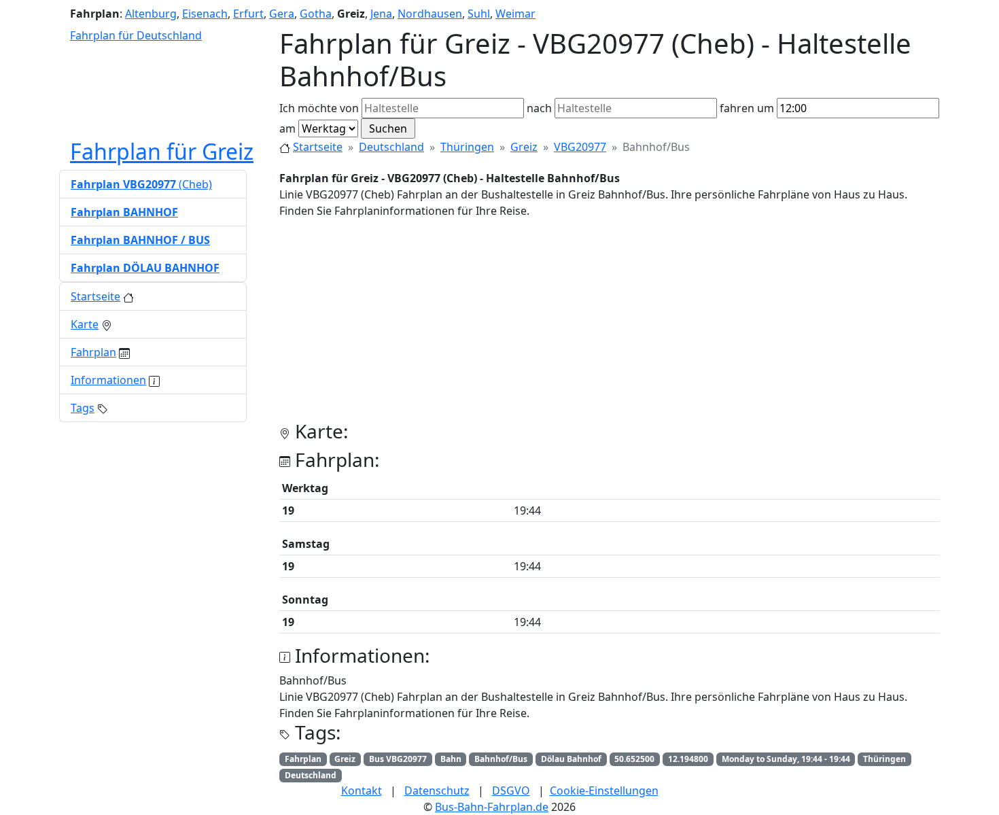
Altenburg (151, 13)
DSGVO (511, 790)
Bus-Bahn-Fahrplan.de (491, 806)
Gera (281, 13)
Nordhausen (430, 13)
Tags (82, 407)
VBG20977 (580, 146)
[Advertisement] (609, 325)
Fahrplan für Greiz (161, 151)
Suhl (479, 13)
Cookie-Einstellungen (604, 790)
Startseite (318, 146)
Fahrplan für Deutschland (136, 35)
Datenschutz (437, 790)
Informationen (108, 379)
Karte (85, 324)
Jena (381, 13)
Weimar (515, 13)
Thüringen (467, 146)
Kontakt (361, 790)
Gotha (316, 13)
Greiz (524, 146)
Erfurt (248, 13)
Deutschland (391, 146)
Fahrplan (93, 352)
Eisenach (205, 13)
